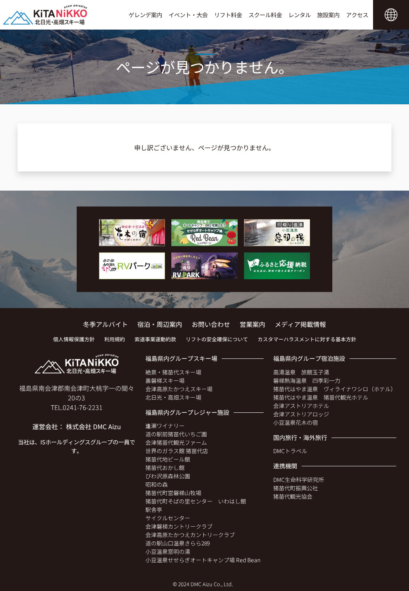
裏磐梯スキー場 (165, 380)
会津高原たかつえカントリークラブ (190, 535)
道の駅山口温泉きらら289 (177, 543)
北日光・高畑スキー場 (173, 397)
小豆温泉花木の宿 (295, 422)
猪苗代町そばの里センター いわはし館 (195, 501)
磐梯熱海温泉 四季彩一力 (306, 380)
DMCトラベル (290, 451)
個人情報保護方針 (74, 339)
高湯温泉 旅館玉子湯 (301, 372)
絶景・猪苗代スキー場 (173, 372)
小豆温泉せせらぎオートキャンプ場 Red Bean (202, 560)
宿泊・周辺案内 (159, 324)
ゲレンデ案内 (145, 14)
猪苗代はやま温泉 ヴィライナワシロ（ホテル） (334, 389)
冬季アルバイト (105, 324)
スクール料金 (265, 14)
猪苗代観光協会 (292, 496)
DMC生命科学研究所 (298, 480)
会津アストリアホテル (301, 406)
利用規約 (114, 339)
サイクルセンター (167, 518)
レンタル (299, 14)
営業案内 (252, 324)
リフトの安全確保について (217, 339)
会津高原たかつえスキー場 (178, 389)
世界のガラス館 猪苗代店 (176, 451)
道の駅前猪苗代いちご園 (176, 434)
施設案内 (328, 14)
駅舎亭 (153, 509)
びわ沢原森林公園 (167, 476)
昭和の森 (156, 484)
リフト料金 (228, 14)
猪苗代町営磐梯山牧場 (173, 493)
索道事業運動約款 (155, 339)
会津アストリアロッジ (301, 414)
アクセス (357, 14)
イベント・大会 (188, 14)
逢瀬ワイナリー (165, 426)
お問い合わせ (211, 324)
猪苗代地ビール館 (167, 459)
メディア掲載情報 (300, 324)
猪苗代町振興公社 (295, 488)
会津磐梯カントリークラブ (178, 526)
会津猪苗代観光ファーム (176, 442)
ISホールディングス (65, 442)
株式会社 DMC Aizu (93, 426)
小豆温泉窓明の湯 (167, 551)
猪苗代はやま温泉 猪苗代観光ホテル (320, 397)
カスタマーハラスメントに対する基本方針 (307, 339)
